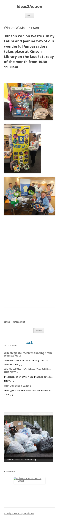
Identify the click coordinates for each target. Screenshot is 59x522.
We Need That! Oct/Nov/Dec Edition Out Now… (27, 370)
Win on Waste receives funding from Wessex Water (28, 354)
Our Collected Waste (17, 385)
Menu (29, 15)
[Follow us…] (29, 480)
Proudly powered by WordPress (19, 513)
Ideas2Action (29, 6)
